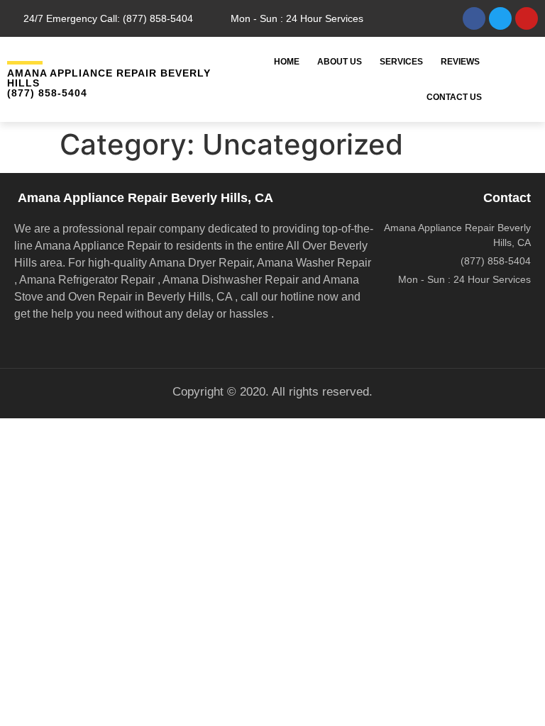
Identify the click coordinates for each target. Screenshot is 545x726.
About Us (339, 62)
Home (286, 62)
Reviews (460, 62)
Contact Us (454, 97)
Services (401, 62)
